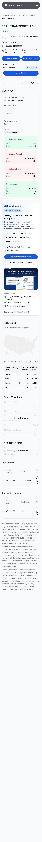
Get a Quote (21, 73)
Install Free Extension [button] (22, 257)
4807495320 (32, 68)
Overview (7, 83)
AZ (24, 15)
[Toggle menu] (36, 5)
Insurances (18, 83)
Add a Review (12, 58)
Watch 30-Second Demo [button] (22, 262)
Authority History (32, 83)
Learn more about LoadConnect (16, 312)
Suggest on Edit (32, 58)
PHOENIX (31, 15)
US (20, 15)
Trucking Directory (9, 15)
